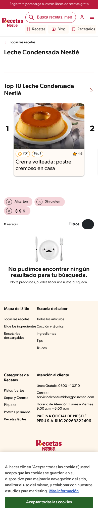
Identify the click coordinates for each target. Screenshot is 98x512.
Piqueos (10, 405)
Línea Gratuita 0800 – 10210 (58, 386)
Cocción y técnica (50, 326)
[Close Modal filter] (88, 224)
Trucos (42, 348)
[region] (49, 482)
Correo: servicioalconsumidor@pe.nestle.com (65, 395)
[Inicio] (12, 23)
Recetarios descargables (14, 336)
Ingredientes (46, 334)
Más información (64, 491)
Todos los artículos (50, 319)
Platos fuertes (14, 391)
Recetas (38, 29)
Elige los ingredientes (20, 326)
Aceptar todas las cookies (49, 502)
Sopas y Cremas (16, 398)
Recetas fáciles (15, 419)
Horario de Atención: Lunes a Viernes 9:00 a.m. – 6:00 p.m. (65, 407)
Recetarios (86, 29)
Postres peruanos (17, 412)
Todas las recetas (22, 42)
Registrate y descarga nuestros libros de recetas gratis (49, 4)
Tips (40, 341)
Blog (61, 29)
